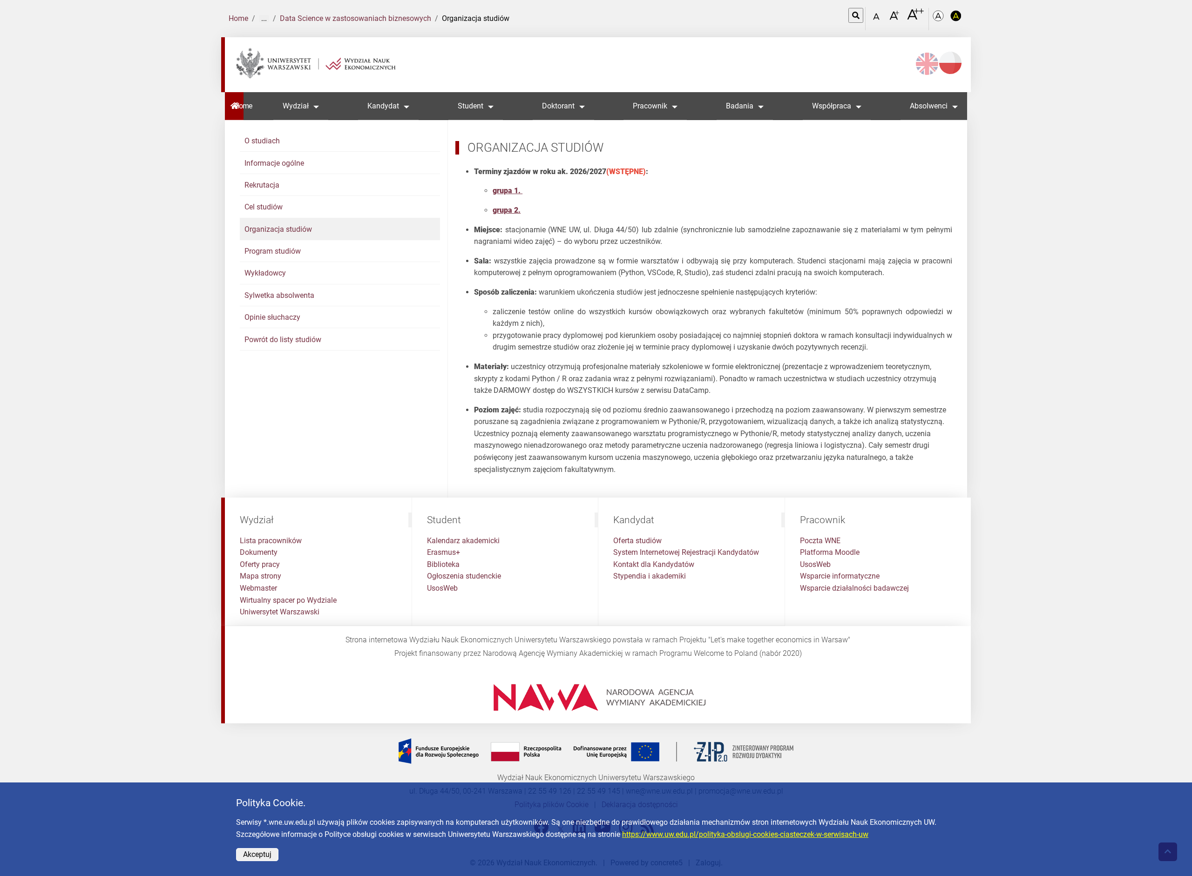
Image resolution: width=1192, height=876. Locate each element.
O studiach (262, 140)
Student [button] (470, 105)
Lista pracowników (271, 540)
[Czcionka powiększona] (895, 18)
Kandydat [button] (383, 105)
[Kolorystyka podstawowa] (939, 18)
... (264, 18)
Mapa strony (260, 576)
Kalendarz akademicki (463, 540)
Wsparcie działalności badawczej (854, 588)
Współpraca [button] (831, 105)
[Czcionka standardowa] (877, 18)
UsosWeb (442, 588)
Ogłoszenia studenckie (464, 576)
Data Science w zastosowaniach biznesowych (355, 18)
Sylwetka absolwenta (279, 295)
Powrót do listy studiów (282, 339)
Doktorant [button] (558, 105)
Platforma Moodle (830, 552)
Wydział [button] (296, 105)
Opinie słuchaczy (272, 317)
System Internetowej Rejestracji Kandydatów (686, 552)
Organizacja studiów (278, 229)
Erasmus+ (443, 552)
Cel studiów (263, 206)
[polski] (950, 63)
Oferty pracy (260, 564)
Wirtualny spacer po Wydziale (288, 600)
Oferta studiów (637, 540)
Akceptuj (257, 854)
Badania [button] (739, 105)
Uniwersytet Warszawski (279, 611)
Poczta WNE (820, 540)
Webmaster (258, 588)
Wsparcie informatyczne (840, 576)
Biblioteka (443, 564)
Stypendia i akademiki (649, 576)
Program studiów (272, 251)
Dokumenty (259, 552)
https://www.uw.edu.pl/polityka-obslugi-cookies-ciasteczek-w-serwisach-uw (745, 834)
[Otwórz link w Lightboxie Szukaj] (855, 15)
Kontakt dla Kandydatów (653, 564)
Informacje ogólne (274, 163)
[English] (927, 64)
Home (238, 18)
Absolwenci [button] (929, 105)
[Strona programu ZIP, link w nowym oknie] (596, 751)
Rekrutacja (261, 185)
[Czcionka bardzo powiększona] (915, 18)
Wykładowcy (265, 273)
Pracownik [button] (650, 105)
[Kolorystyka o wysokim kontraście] (956, 18)
